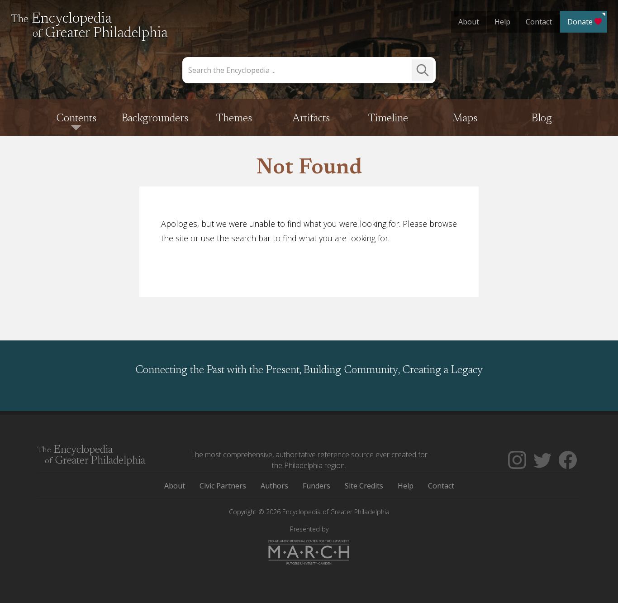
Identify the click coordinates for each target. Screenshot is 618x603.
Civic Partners (223, 486)
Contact (539, 22)
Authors (274, 486)
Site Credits (364, 486)
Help (502, 22)
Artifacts (311, 118)
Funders (316, 486)
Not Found (309, 168)
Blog (542, 118)
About (468, 22)
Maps (464, 118)
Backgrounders (155, 118)
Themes (234, 118)
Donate (580, 22)
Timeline (388, 118)
